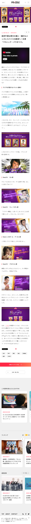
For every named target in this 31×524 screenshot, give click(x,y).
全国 (3, 356)
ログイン (3, 2)
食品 (18, 353)
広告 (3, 353)
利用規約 (7, 521)
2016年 (9, 356)
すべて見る (25, 473)
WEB (9, 353)
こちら (7, 325)
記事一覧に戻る (15, 372)
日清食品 (24, 353)
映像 (13, 353)
